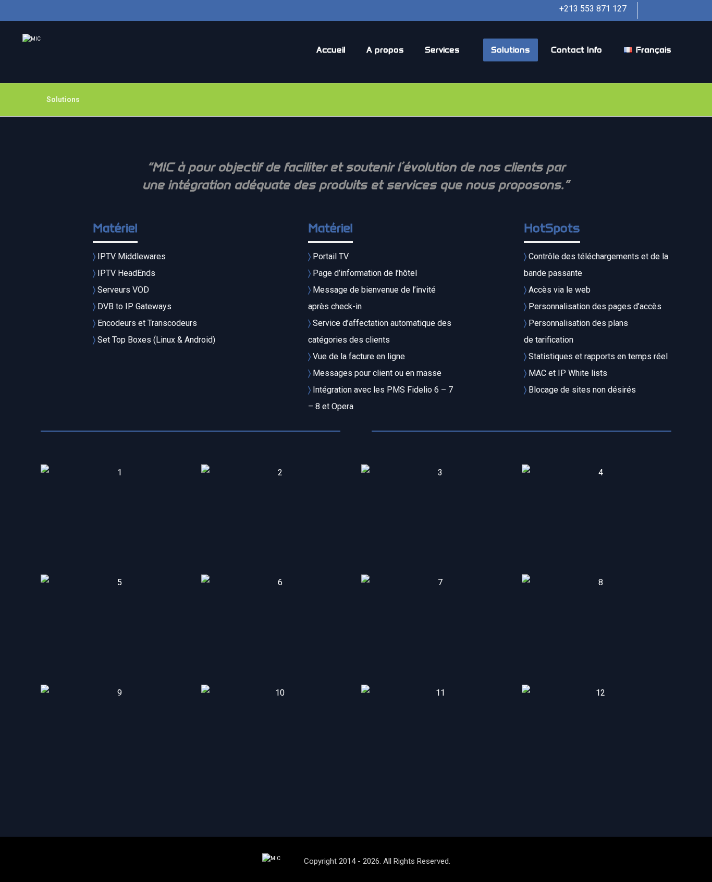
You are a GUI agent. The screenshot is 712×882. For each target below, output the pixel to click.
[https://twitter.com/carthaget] (679, 10)
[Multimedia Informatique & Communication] (58, 52)
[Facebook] (658, 10)
